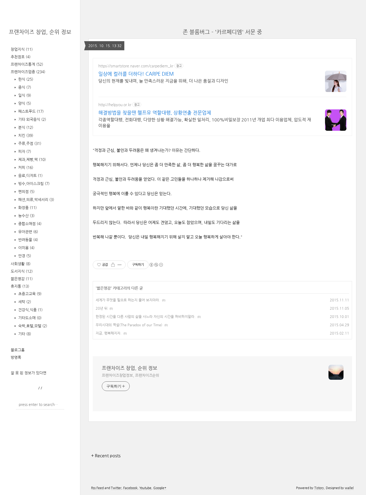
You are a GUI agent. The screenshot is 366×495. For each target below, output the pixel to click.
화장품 (27, 207)
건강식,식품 (30, 310)
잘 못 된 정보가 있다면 (28, 373)
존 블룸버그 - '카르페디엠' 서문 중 (222, 32)
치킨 (25, 135)
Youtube (145, 488)
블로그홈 (18, 350)
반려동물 (27, 239)
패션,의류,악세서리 (35, 199)
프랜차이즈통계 (27, 64)
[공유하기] (113, 265)
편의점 (26, 191)
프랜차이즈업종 (28, 72)
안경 (24, 256)
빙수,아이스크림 (33, 183)
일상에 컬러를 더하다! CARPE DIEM (136, 73)
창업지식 (22, 49)
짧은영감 (22, 279)
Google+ (159, 488)
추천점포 (21, 57)
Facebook (130, 488)
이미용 (26, 247)
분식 (25, 127)
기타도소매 (29, 318)
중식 (24, 87)
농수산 (26, 215)
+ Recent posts (106, 455)
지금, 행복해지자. (108, 333)
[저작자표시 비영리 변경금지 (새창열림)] (156, 265)
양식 (24, 103)
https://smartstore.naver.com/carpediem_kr (135, 66)
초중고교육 (29, 293)
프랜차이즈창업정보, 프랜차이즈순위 (130, 375)
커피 (25, 167)
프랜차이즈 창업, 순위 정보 (40, 32)
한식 (25, 79)
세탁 (24, 302)
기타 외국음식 (31, 119)
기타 (24, 334)
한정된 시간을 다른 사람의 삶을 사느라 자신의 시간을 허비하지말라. (145, 316)
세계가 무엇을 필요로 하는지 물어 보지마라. (128, 300)
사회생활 (21, 264)
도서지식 (22, 271)
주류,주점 (29, 143)
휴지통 (20, 286)
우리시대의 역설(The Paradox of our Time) (129, 325)
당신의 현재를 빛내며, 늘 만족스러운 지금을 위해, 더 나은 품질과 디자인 (163, 80)
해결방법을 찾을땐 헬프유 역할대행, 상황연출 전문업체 (154, 112)
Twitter (116, 488)
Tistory (319, 488)
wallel (349, 488)
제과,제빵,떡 (31, 159)
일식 (24, 95)
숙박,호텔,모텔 (32, 326)
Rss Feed (97, 488)
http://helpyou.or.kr (114, 104)
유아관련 (27, 231)
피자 (24, 151)
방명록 (16, 357)
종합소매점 (29, 223)
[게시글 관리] (119, 265)
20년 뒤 (101, 308)
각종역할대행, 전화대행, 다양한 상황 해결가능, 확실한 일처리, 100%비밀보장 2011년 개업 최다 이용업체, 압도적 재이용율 (204, 122)
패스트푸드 (30, 111)
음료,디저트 (30, 175)
